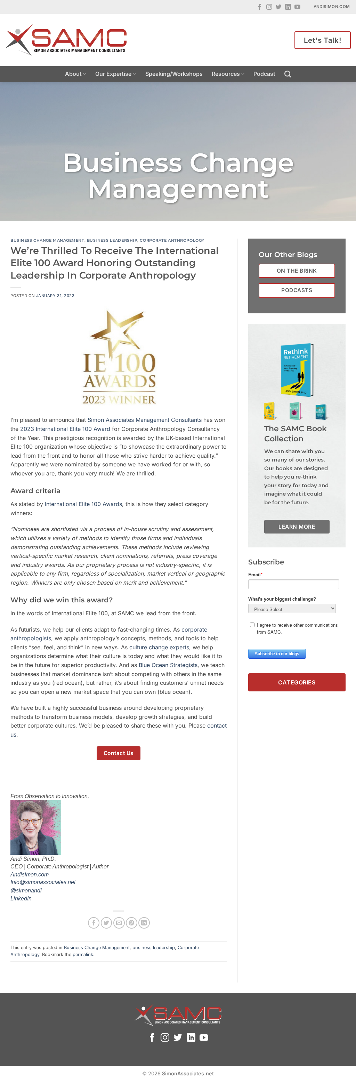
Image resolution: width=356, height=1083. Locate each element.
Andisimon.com (29, 874)
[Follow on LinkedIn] (288, 7)
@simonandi (26, 890)
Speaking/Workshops (174, 73)
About (73, 73)
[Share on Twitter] (106, 923)
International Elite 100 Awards (83, 503)
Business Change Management (47, 240)
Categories (296, 682)
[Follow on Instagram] (269, 7)
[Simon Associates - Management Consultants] (66, 40)
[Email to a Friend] (119, 923)
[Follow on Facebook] (260, 7)
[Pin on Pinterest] (131, 923)
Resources (226, 73)
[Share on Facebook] (93, 923)
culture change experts (159, 647)
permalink (83, 954)
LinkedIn (21, 898)
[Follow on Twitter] (279, 7)
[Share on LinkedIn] (144, 923)
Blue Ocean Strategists (168, 664)
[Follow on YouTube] (297, 7)
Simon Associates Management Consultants (145, 419)
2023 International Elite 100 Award (64, 428)
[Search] (287, 73)
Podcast (264, 73)
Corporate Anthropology (172, 240)
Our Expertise (113, 73)
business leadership (112, 240)
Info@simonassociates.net (42, 882)
